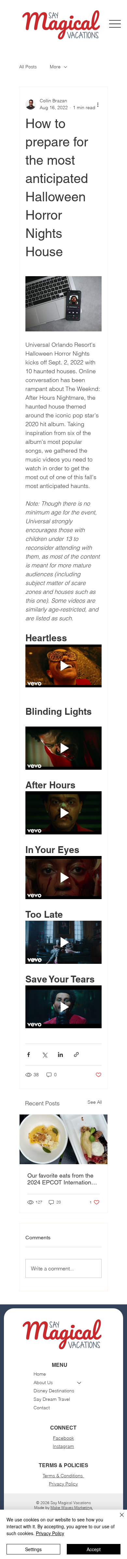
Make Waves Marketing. (71, 1507)
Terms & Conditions (63, 1476)
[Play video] (63, 666)
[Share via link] (76, 1054)
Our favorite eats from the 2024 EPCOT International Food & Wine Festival (61, 1179)
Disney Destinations (54, 1391)
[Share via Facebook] (28, 1054)
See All (95, 1102)
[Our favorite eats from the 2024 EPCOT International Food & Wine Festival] (63, 1139)
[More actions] (98, 104)
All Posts (28, 67)
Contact (42, 1408)
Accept (94, 1549)
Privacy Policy (63, 1484)
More (55, 67)
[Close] (118, 1519)
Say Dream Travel (52, 1399)
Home (40, 1374)
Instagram (63, 1446)
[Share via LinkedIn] (60, 1054)
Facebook (63, 1438)
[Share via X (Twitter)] (44, 1054)
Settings (33, 1549)
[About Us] (79, 1383)
